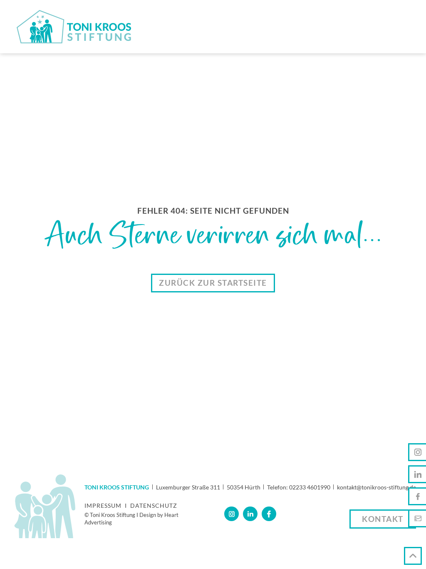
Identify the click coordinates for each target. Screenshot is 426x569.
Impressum (102, 505)
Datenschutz (153, 505)
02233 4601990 (309, 487)
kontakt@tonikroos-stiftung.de (376, 487)
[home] (74, 26)
